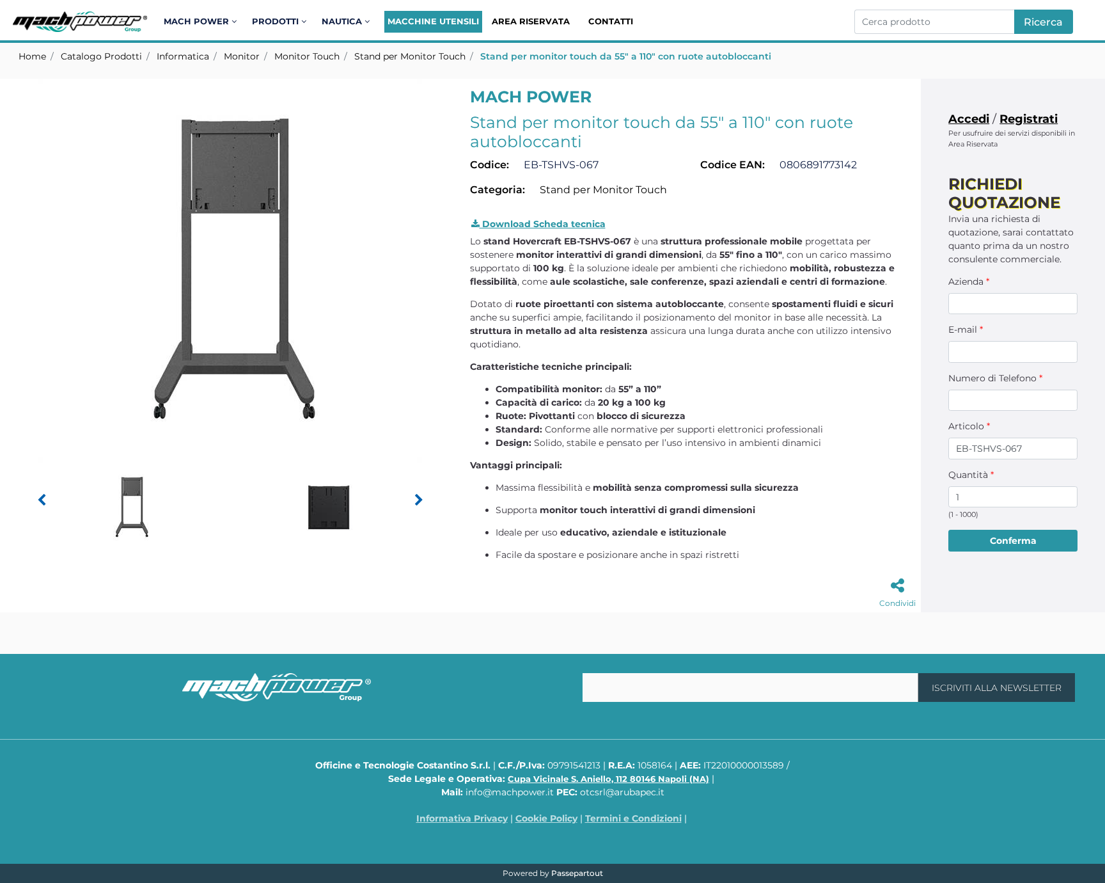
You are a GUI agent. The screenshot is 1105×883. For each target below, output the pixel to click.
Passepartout (577, 873)
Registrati (1028, 119)
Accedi (968, 119)
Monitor (242, 56)
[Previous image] (41, 500)
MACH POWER (531, 96)
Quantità (971, 475)
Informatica (183, 56)
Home (32, 56)
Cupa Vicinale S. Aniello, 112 (608, 779)
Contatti (610, 21)
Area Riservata (531, 21)
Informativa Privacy (462, 818)
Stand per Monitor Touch (410, 56)
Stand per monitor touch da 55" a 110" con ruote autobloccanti (625, 56)
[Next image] (418, 500)
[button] (1043, 22)
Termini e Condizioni (633, 818)
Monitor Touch (307, 56)
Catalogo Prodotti (101, 56)
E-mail (965, 329)
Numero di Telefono (995, 378)
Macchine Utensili (433, 21)
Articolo (969, 426)
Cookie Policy (546, 818)
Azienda (968, 281)
